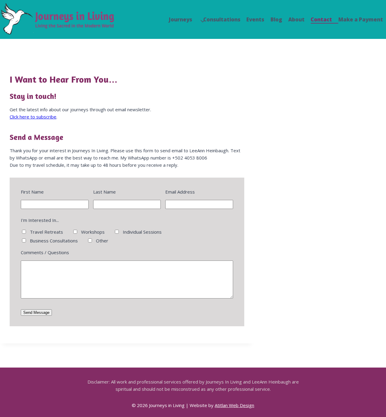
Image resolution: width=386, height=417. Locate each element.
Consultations (221, 19)
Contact (321, 19)
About (296, 19)
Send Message (36, 312)
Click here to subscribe (33, 117)
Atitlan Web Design (234, 405)
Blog (276, 19)
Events (255, 19)
